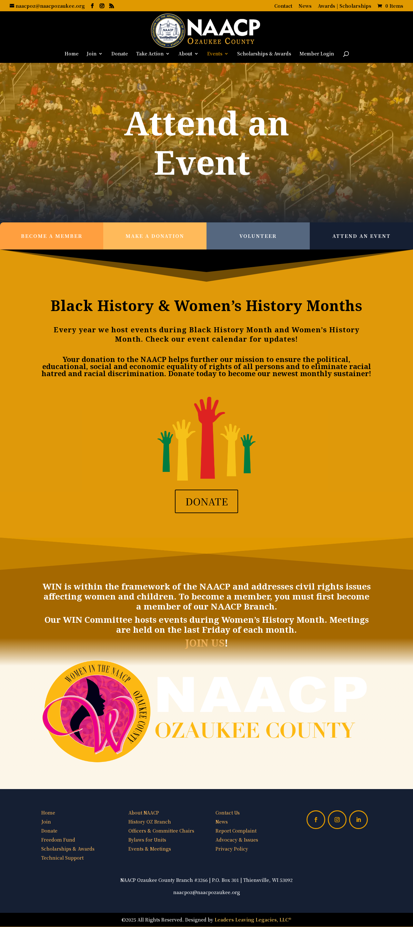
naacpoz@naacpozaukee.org (206, 892)
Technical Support (62, 857)
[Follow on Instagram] (337, 819)
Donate (119, 54)
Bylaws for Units (147, 839)
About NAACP (143, 812)
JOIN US (205, 642)
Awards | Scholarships (344, 6)
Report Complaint (236, 830)
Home (71, 54)
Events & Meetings (149, 848)
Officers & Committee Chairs (161, 830)
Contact (283, 6)
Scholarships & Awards (264, 54)
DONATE (206, 501)
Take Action (150, 54)
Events (214, 54)
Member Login (316, 54)
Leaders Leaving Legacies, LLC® (253, 919)
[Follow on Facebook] (316, 819)
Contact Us (228, 812)
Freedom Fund (58, 839)
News (305, 6)
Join (91, 54)
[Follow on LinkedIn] (358, 819)
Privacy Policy (232, 848)
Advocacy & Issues (237, 839)
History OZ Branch (149, 821)
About (185, 54)
